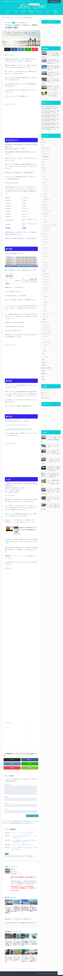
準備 (43, 359)
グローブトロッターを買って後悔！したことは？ (53, 445)
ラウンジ (44, 165)
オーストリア (46, 242)
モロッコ (45, 202)
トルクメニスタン (47, 330)
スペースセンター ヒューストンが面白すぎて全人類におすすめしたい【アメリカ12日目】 (50, 461)
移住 (43, 376)
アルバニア (45, 216)
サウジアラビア (47, 342)
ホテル (7, 829)
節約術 (31, 856)
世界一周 (44, 168)
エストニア (45, 239)
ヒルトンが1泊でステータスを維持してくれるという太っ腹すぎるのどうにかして (24, 841)
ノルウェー (45, 262)
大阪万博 (44, 365)
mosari (13, 869)
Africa (47, 11)
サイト (6, 809)
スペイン (45, 250)
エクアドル (45, 279)
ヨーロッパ (44, 233)
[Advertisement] (21, 121)
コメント (7, 784)
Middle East (31, 11)
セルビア (45, 222)
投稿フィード (44, 392)
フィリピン (45, 179)
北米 (43, 353)
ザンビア (45, 188)
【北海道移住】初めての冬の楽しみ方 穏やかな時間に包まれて (53, 61)
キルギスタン (46, 328)
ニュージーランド (47, 210)
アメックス (8, 856)
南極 (44, 319)
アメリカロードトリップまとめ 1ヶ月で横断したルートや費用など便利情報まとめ (50, 54)
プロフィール (44, 1)
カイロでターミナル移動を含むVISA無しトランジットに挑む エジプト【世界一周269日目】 (50, 491)
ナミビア (45, 193)
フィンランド (46, 265)
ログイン (43, 390)
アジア (43, 170)
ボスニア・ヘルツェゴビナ (49, 225)
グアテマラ (45, 285)
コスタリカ (45, 288)
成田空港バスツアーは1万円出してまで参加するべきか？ (18, 919)
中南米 (43, 270)
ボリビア (45, 310)
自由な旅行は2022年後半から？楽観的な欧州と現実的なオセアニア (21, 922)
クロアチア (45, 248)
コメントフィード (45, 395)
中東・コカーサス (46, 333)
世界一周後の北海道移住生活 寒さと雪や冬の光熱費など (53, 67)
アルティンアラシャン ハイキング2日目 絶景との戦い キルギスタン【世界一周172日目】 (51, 506)
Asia (8, 11)
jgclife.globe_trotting (15, 890)
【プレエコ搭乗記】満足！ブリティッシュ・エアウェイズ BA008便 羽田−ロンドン (51, 483)
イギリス (45, 236)
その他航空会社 (45, 156)
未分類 (43, 370)
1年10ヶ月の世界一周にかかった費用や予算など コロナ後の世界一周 (53, 475)
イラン (44, 339)
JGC (43, 145)
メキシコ (45, 316)
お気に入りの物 (45, 148)
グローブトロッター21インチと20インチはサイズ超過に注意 (53, 498)
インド (44, 173)
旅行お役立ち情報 (46, 368)
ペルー (44, 308)
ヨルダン (45, 350)
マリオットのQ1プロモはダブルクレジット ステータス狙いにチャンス (24, 836)
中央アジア (44, 322)
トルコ (44, 348)
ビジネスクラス (45, 159)
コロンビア (45, 290)
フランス (45, 268)
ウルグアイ (45, 276)
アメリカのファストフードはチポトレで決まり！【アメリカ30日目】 (53, 94)
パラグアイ (45, 302)
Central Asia (39, 11)
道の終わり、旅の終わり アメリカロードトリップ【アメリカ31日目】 (53, 88)
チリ (44, 293)
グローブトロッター (46, 153)
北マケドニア (46, 230)
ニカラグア (45, 296)
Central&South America (55, 12)
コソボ (44, 219)
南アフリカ (45, 205)
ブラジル (45, 305)
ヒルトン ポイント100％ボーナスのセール (22, 844)
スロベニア (45, 253)
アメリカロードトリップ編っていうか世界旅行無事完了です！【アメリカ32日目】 (50, 81)
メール (6, 803)
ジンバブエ (45, 190)
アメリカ (45, 356)
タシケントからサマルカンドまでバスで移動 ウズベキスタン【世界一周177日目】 (50, 452)
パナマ (44, 299)
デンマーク (45, 256)
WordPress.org (45, 397)
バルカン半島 (45, 213)
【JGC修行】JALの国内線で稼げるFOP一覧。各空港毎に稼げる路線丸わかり (54, 468)
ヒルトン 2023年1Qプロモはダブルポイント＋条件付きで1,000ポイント (25, 848)
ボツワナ (45, 196)
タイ (44, 176)
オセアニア (44, 208)
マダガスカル (46, 199)
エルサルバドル (47, 282)
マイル (19, 856)
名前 (6, 797)
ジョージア (45, 345)
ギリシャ (45, 245)
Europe (16, 11)
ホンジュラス (46, 313)
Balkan (23, 11)
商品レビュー (45, 362)
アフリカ (44, 182)
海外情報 (44, 373)
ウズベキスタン (47, 325)
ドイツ (44, 259)
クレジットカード (46, 150)
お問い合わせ (55, 1)
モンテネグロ (46, 228)
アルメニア (45, 336)
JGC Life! (47, 973)
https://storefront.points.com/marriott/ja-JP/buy (18, 429)
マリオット (25, 856)
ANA (43, 139)
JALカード (44, 142)
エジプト (45, 185)
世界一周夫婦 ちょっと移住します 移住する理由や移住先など (53, 74)
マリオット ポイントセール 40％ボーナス (23, 833)
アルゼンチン (46, 273)
